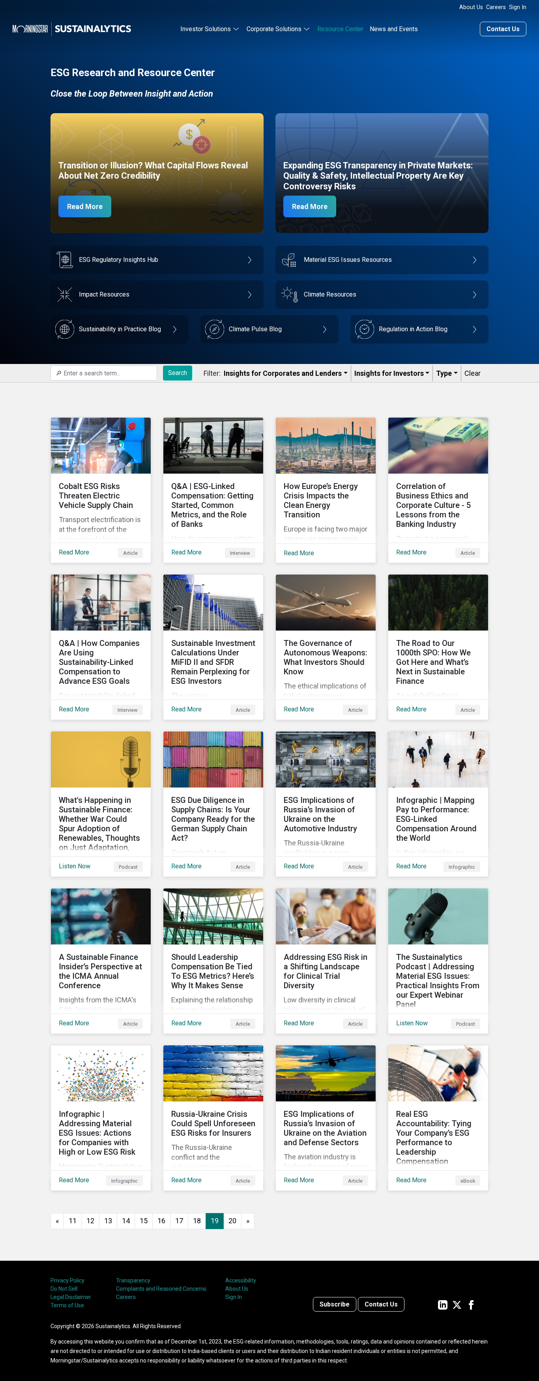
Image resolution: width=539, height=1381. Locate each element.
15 (144, 1221)
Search (177, 373)
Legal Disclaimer (71, 1297)
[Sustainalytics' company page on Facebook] (471, 1304)
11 (73, 1221)
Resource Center (340, 29)
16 (161, 1221)
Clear (472, 373)
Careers (496, 7)
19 (215, 1221)
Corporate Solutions (274, 29)
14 (126, 1221)
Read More (85, 206)
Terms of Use (67, 1305)
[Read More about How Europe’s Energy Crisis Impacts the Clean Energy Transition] (326, 490)
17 (179, 1221)
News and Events (394, 29)
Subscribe (335, 1304)
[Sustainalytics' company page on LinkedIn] (442, 1304)
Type (444, 373)
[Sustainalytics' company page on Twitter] (457, 1304)
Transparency (133, 1280)
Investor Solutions (205, 29)
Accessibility (240, 1280)
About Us (471, 7)
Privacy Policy (67, 1280)
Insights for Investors (389, 373)
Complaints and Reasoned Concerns (161, 1289)
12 (90, 1221)
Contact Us (503, 29)
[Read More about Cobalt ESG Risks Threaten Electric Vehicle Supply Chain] (101, 490)
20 (232, 1221)
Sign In (517, 7)
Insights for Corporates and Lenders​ (283, 373)
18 (197, 1221)
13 (108, 1221)
